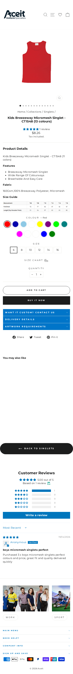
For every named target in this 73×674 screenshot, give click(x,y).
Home (21, 111)
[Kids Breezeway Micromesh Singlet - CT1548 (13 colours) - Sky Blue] (12, 412)
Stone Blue (44, 234)
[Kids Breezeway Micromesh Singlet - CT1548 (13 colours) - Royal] (8, 412)
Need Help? (11, 638)
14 (48, 249)
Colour (36, 218)
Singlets (49, 111)
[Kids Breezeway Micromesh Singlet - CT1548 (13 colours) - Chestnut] (16, 415)
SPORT (59, 617)
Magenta (19, 234)
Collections (34, 111)
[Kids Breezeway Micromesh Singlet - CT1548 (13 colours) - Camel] (20, 415)
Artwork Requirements (25, 326)
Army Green (52, 234)
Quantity (36, 268)
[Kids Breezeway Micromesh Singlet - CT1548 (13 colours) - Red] (5, 412)
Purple (48, 224)
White (31, 224)
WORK (10, 617)
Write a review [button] (36, 515)
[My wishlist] (60, 15)
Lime (56, 224)
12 (39, 249)
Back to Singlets (38, 448)
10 (30, 249)
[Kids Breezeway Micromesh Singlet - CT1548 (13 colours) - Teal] (8, 415)
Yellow (39, 224)
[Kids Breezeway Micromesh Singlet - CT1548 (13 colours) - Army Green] (5, 418)
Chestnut (27, 234)
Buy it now (36, 300)
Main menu (11, 630)
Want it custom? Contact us (30, 312)
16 (57, 249)
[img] (11, 537)
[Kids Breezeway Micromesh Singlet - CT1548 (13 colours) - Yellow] (20, 412)
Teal (64, 224)
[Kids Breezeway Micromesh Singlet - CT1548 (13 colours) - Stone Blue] (24, 415)
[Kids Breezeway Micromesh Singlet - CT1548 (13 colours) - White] (16, 412)
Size (36, 244)
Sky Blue (23, 224)
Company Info (13, 646)
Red (7, 224)
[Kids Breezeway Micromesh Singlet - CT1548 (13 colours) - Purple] (24, 412)
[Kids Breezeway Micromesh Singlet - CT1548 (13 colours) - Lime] (5, 415)
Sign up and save (15, 653)
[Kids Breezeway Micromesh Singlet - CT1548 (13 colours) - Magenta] (12, 415)
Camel (35, 234)
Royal (15, 224)
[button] (31, 129)
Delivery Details (20, 319)
